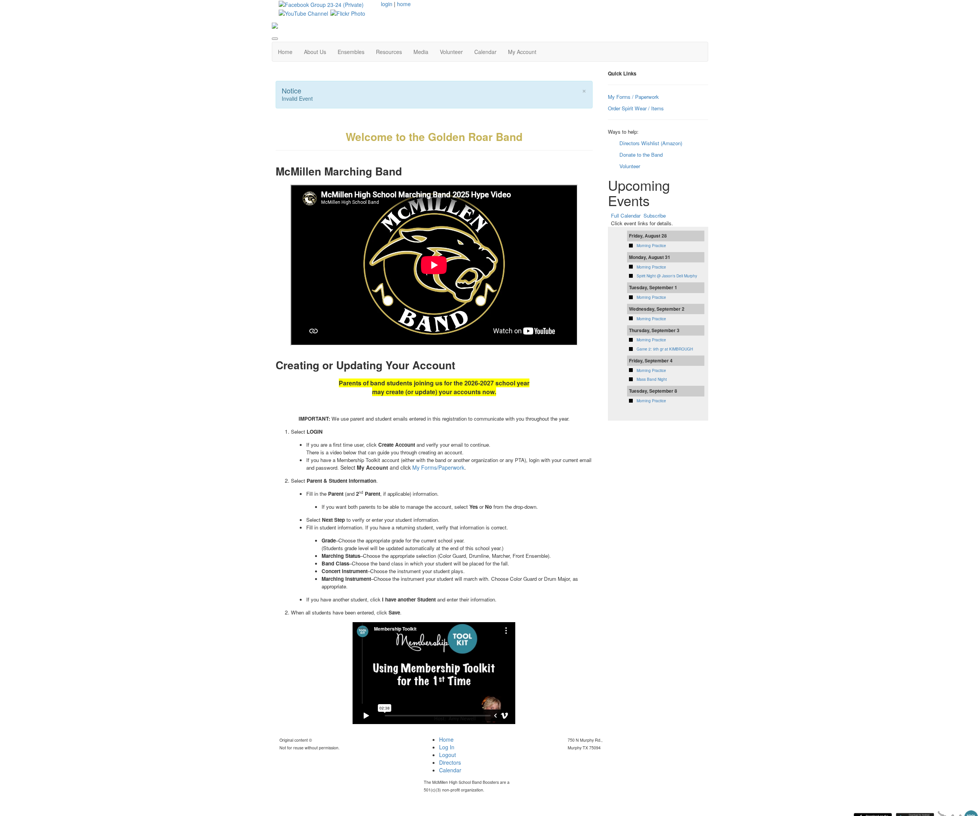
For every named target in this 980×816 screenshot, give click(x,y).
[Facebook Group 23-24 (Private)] (321, 4)
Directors (450, 762)
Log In (446, 747)
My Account (522, 52)
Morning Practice (651, 245)
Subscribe (655, 215)
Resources (389, 52)
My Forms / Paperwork (633, 96)
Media (420, 52)
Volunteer (451, 52)
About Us (315, 52)
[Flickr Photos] (347, 12)
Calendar (485, 52)
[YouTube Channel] (303, 12)
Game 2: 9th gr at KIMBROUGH (665, 349)
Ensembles (351, 52)
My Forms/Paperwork (438, 467)
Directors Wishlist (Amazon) (650, 143)
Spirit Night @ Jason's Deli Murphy (667, 276)
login (386, 4)
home (404, 4)
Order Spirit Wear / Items (636, 108)
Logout (447, 755)
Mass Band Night (652, 379)
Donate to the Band (641, 154)
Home (285, 52)
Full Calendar (625, 215)
